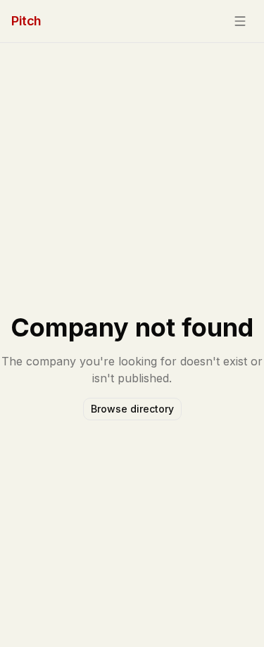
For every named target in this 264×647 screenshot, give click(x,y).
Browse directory (132, 409)
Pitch (26, 20)
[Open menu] (240, 21)
